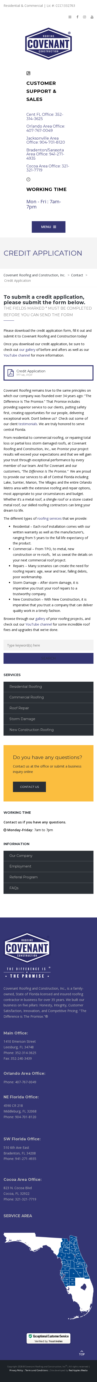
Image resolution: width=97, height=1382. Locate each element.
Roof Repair (19, 708)
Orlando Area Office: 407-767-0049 (45, 128)
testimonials (28, 424)
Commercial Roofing (26, 697)
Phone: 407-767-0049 (20, 1082)
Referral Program (23, 877)
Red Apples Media (78, 1370)
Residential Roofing (25, 687)
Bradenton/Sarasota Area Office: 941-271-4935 (45, 154)
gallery (40, 618)
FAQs (13, 888)
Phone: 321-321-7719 (20, 1199)
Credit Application (30, 371)
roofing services (49, 518)
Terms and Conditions (36, 1370)
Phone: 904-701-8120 (20, 1117)
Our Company (20, 856)
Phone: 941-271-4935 (20, 1158)
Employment (20, 866)
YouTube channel (17, 355)
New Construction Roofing (31, 730)
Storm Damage (22, 719)
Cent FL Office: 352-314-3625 (44, 116)
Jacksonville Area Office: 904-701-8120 (45, 140)
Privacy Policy (16, 1370)
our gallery (27, 349)
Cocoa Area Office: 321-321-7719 (47, 168)
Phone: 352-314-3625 (20, 1052)
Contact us (29, 787)
